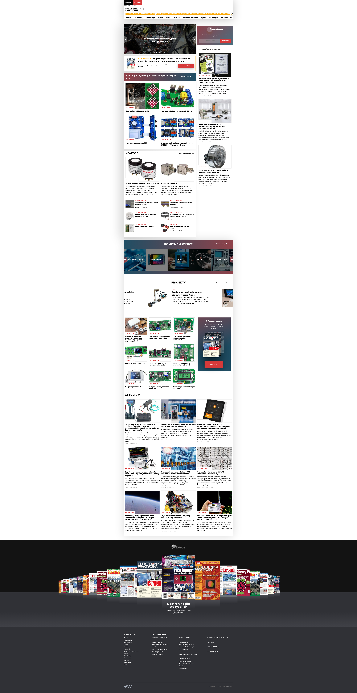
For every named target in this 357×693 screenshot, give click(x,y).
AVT (228, 686)
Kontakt (126, 660)
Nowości (177, 18)
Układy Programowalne (175, 13)
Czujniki (202, 13)
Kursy (168, 18)
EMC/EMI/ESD (226, 13)
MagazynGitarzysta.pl (186, 644)
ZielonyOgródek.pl (157, 652)
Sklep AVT (135, 5)
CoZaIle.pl (155, 647)
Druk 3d (152, 13)
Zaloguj (138, 2)
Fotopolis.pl (210, 642)
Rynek (203, 18)
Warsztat (209, 13)
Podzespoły (139, 18)
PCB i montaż (218, 13)
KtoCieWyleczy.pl (212, 651)
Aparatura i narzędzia (190, 18)
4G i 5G (165, 13)
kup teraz (213, 364)
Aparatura (193, 13)
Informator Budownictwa (160, 649)
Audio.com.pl (183, 642)
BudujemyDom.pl (157, 642)
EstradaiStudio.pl (184, 649)
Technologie (150, 18)
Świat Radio (183, 668)
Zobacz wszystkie (185, 153)
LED (198, 13)
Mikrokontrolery (131, 13)
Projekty (128, 18)
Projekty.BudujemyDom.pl (160, 644)
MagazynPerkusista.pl (186, 647)
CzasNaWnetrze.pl (158, 654)
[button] (124, 13)
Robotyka (159, 13)
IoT (139, 13)
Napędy (186, 13)
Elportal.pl (182, 666)
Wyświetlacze (145, 13)
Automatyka (213, 18)
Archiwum (224, 18)
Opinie (160, 18)
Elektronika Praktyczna (186, 663)
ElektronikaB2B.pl (184, 659)
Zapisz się (225, 40)
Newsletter (127, 5)
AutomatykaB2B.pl (185, 661)
